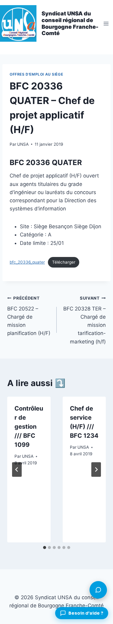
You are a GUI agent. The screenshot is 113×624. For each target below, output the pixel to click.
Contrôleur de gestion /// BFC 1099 (28, 426)
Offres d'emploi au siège (36, 74)
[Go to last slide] (17, 469)
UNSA (23, 144)
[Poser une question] (98, 590)
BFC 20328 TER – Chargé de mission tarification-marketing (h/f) (84, 320)
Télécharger (63, 262)
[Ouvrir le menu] (105, 23)
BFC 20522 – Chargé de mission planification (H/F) (28, 316)
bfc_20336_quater (27, 262)
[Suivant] (96, 469)
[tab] (44, 547)
